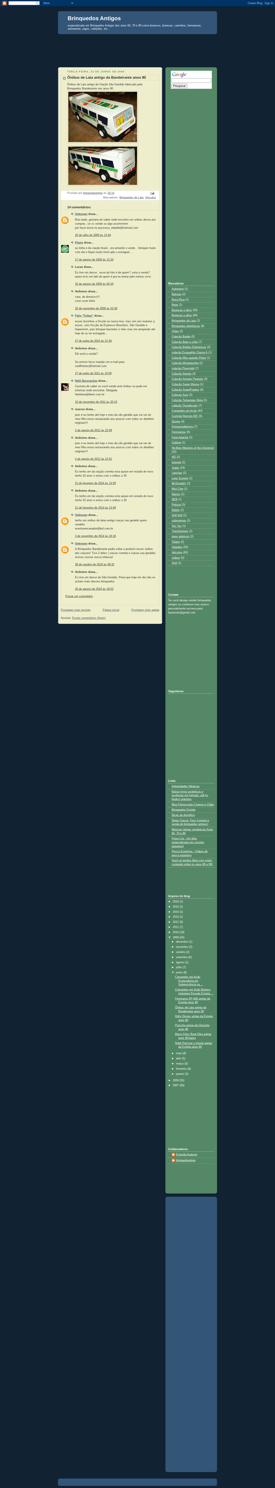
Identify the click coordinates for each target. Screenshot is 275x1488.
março (180, 1063)
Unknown (81, 214)
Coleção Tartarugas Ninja (187, 400)
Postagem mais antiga (145, 610)
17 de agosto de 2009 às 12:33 (94, 259)
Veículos (150, 197)
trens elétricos (180, 536)
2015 (176, 906)
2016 (176, 901)
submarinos (179, 520)
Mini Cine (177, 488)
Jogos (175, 467)
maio (179, 1053)
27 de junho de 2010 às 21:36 (93, 340)
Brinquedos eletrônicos (186, 326)
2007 (176, 1085)
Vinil (174, 563)
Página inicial (111, 610)
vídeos (176, 557)
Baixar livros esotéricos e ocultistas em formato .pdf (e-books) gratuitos (190, 795)
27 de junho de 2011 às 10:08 (93, 373)
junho (179, 972)
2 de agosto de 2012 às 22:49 (93, 430)
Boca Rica (178, 299)
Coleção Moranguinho (185, 363)
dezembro (182, 941)
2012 (176, 921)
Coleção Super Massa (185, 384)
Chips (175, 331)
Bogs (175, 304)
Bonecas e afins (182, 310)
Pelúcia (176, 504)
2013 (176, 916)
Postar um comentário (79, 596)
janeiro (180, 1073)
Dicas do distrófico (183, 815)
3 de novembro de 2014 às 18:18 (95, 536)
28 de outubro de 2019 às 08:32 (94, 564)
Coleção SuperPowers (185, 389)
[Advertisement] (137, 42)
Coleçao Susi (180, 394)
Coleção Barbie (181, 336)
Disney (176, 421)
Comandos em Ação (184, 410)
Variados (177, 547)
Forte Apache (180, 437)
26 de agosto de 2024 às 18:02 (94, 589)
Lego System (180, 478)
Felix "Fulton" (84, 315)
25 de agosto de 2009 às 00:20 (94, 283)
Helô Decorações (86, 380)
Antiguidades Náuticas (186, 786)
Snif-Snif (177, 515)
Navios (176, 494)
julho (179, 967)
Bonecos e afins (182, 315)
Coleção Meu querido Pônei (189, 357)
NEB (174, 499)
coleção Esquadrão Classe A (190, 352)
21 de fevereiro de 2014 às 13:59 (95, 483)
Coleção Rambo (181, 373)
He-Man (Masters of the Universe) (193, 447)
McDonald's (179, 483)
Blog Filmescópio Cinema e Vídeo (193, 804)
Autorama (178, 288)
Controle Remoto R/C (185, 416)
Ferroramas (179, 432)
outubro (181, 952)
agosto (180, 962)
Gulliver (176, 442)
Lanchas (177, 472)
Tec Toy (177, 526)
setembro (182, 957)
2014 (176, 911)
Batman (176, 294)
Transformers (180, 531)
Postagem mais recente (75, 610)
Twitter (176, 541)
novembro (182, 946)
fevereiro (182, 1068)
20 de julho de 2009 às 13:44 (93, 235)
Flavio (79, 242)
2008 (176, 1080)
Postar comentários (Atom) (88, 618)
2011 (176, 927)
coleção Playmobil (183, 368)
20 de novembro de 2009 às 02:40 (96, 308)
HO (174, 457)
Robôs (176, 510)
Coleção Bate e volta (185, 342)
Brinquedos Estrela (183, 809)
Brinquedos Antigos (94, 18)
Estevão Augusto (186, 1154)
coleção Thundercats (185, 405)
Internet (176, 462)
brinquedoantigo (186, 1160)
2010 (176, 932)
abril (179, 1058)
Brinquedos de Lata (131, 197)
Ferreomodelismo (182, 426)
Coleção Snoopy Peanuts (187, 378)
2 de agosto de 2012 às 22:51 (93, 458)
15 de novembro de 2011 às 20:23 (96, 401)
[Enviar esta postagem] (152, 193)
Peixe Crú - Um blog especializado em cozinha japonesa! (188, 842)
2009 (176, 937)
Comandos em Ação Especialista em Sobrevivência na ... (189, 981)
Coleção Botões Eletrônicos (189, 347)
